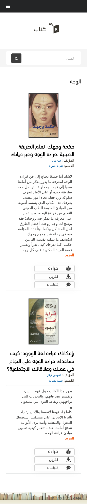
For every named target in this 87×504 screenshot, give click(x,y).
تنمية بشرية (56, 166)
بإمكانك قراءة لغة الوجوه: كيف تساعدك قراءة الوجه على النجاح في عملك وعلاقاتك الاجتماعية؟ (40, 360)
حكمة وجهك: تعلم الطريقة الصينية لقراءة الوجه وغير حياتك (42, 150)
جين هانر (56, 160)
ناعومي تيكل (54, 375)
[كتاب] (43, 30)
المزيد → (67, 255)
